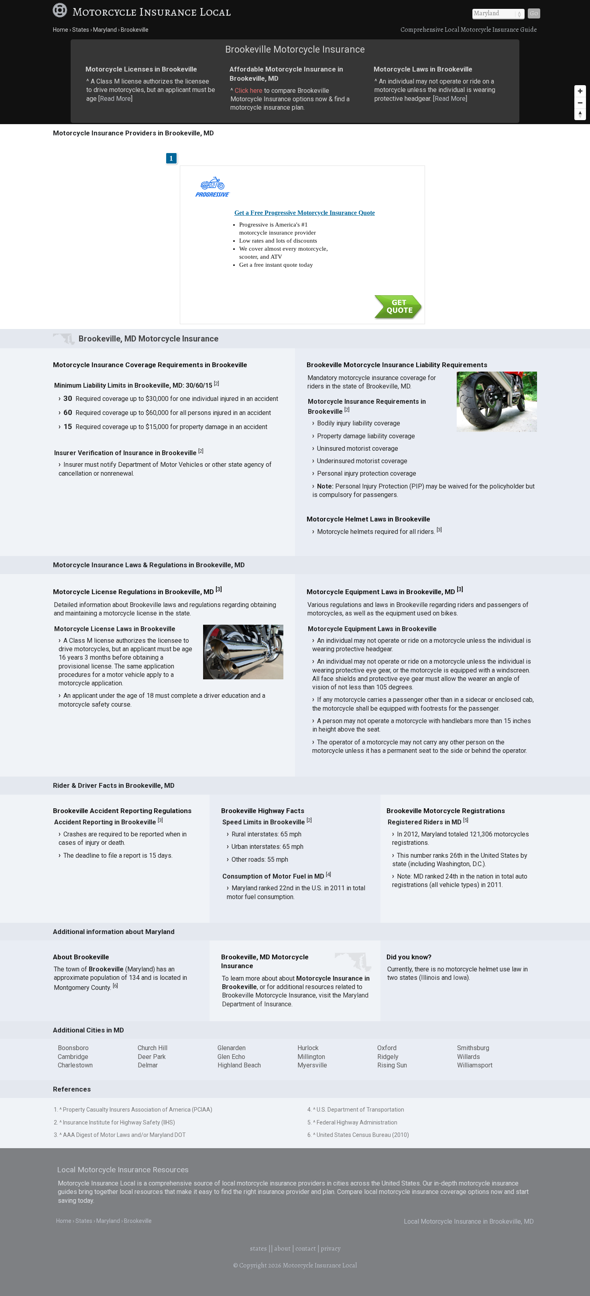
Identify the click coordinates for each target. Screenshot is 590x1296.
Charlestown (75, 1065)
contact (305, 1248)
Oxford (387, 1048)
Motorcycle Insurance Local (151, 12)
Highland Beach (239, 1065)
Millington (311, 1057)
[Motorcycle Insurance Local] (61, 12)
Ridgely (388, 1057)
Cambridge (73, 1057)
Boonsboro (73, 1048)
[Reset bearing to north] (580, 114)
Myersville (312, 1065)
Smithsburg (473, 1048)
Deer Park (152, 1057)
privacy (330, 1248)
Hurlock (308, 1048)
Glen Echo (231, 1057)
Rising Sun (392, 1065)
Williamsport (474, 1065)
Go (534, 13)
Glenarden (232, 1048)
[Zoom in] (580, 91)
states (258, 1248)
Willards (468, 1057)
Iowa (460, 977)
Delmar (148, 1065)
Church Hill (152, 1048)
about (282, 1248)
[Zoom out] (580, 102)
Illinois (430, 977)
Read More (115, 98)
